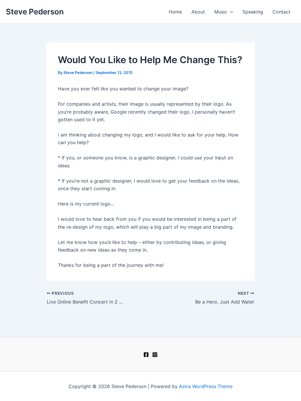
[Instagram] (155, 354)
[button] (230, 11)
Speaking (253, 12)
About (198, 12)
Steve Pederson (35, 11)
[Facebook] (146, 354)
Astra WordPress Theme (206, 386)
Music (220, 12)
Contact (281, 12)
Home (175, 12)
